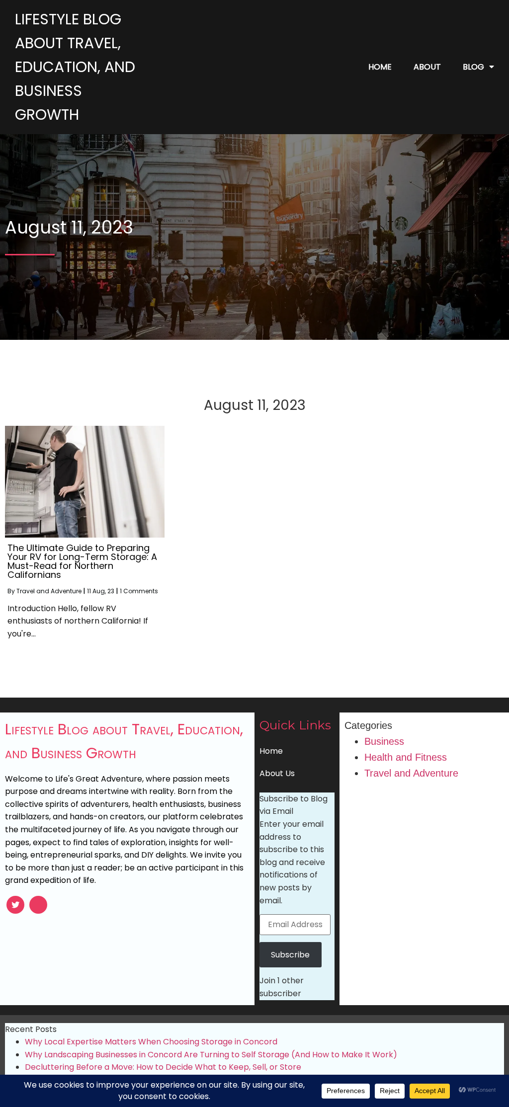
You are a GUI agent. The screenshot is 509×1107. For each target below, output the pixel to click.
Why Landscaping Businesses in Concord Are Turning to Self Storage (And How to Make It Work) (211, 1054)
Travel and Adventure (49, 591)
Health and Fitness (405, 757)
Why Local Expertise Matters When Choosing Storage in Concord (151, 1041)
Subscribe (290, 954)
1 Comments (139, 591)
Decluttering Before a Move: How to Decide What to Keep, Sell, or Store (163, 1067)
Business (384, 741)
